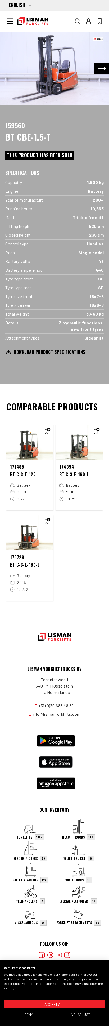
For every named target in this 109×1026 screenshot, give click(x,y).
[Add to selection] (46, 431)
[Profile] (88, 21)
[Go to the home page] (32, 21)
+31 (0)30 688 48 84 (56, 705)
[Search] (77, 21)
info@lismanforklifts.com (56, 714)
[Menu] (9, 21)
